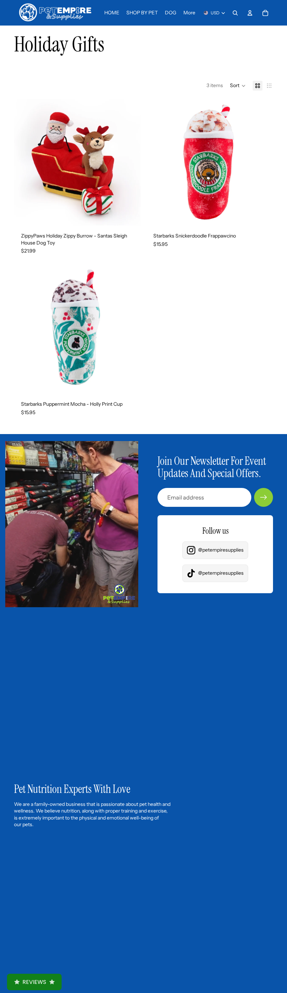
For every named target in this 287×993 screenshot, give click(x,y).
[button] (238, 85)
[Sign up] (263, 497)
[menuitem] (189, 13)
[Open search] (235, 13)
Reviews (34, 982)
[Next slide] (130, 162)
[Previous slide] (24, 162)
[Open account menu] (250, 13)
